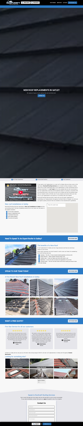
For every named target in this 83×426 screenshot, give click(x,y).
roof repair (52, 189)
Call (45, 399)
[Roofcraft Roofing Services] (13, 3)
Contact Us (41, 95)
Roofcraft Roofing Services (50, 186)
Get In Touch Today (73, 238)
